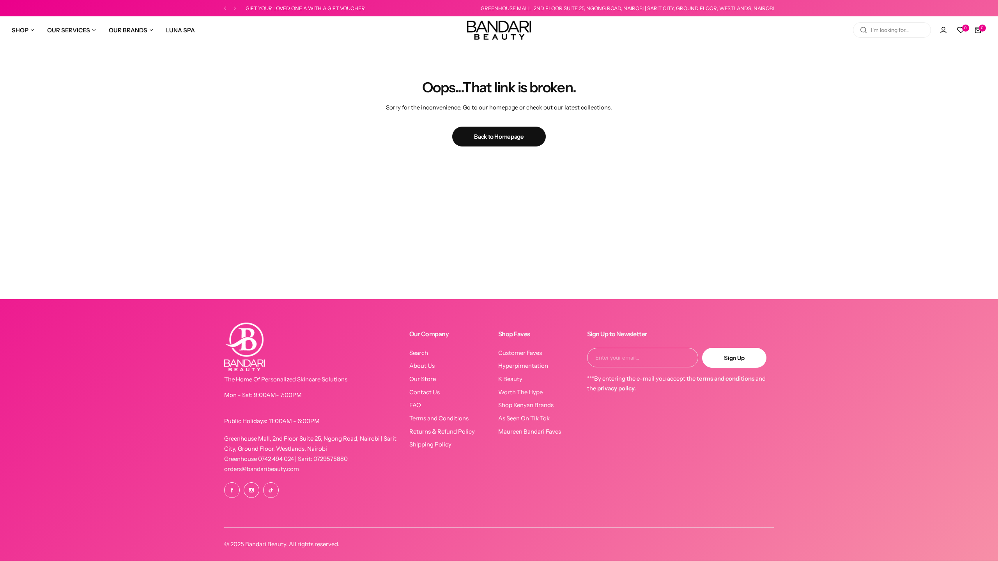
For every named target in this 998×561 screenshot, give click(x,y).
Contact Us (424, 392)
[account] (943, 30)
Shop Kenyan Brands (526, 405)
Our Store (422, 379)
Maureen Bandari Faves (529, 431)
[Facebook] (232, 490)
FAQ (415, 405)
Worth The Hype (520, 392)
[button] (225, 8)
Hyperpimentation (523, 365)
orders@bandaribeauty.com (261, 469)
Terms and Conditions (439, 418)
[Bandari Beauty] (499, 30)
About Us (422, 365)
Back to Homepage (499, 136)
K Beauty (510, 379)
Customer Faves (520, 352)
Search (418, 352)
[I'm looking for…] (863, 30)
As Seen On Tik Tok (524, 418)
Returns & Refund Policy (442, 431)
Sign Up (734, 358)
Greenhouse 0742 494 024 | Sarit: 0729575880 (286, 458)
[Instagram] (251, 490)
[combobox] (892, 30)
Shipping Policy (430, 444)
